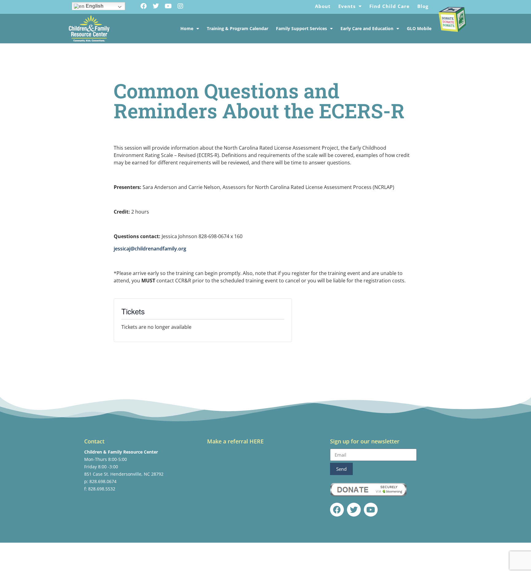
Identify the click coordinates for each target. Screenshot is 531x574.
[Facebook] (143, 6)
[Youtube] (168, 6)
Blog (422, 6)
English (94, 6)
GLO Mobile (419, 28)
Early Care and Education (366, 28)
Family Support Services (301, 28)
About (323, 6)
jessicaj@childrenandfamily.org (150, 248)
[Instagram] (180, 6)
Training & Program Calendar (237, 28)
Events (347, 6)
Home (186, 28)
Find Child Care (389, 6)
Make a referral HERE (235, 441)
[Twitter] (156, 6)
